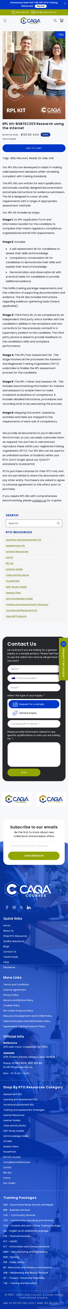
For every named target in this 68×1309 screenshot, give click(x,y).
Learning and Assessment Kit (23, 539)
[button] (5, 20)
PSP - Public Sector (14, 1262)
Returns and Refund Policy (18, 1000)
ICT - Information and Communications (26, 1246)
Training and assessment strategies (24, 1110)
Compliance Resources (16, 1162)
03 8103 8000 (19, 1063)
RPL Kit (10, 563)
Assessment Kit (15, 545)
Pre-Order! (9, 1183)
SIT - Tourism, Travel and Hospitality (24, 1278)
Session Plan (13, 592)
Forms (6, 1178)
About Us (8, 930)
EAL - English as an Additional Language (25, 1230)
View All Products (16, 616)
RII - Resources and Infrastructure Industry (27, 1267)
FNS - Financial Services (16, 1236)
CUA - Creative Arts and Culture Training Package (32, 1225)
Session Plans (10, 1146)
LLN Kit (9, 557)
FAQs (6, 962)
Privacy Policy (11, 995)
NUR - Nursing (11, 1257)
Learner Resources (17, 551)
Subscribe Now (33, 855)
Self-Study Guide (16, 586)
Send (24, 772)
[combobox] (34, 523)
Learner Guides (11, 1120)
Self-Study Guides (13, 1130)
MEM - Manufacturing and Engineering (25, 1251)
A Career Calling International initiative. (41, 1296)
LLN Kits (7, 1167)
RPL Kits (7, 1172)
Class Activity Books (14, 1125)
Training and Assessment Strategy (27, 604)
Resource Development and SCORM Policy (27, 1016)
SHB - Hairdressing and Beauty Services (25, 1272)
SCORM (7, 1141)
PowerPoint (13, 581)
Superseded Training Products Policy (24, 1026)
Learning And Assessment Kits (20, 1099)
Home (6, 925)
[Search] (58, 523)
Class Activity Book (17, 575)
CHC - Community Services (19, 1215)
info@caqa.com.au (46, 12)
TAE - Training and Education (20, 1283)
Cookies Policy (11, 1005)
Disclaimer (9, 967)
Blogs (6, 946)
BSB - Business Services (16, 1210)
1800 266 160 (22, 12)
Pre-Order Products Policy (18, 1010)
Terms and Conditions (16, 984)
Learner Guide (14, 569)
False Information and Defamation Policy (27, 1021)
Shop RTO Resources (15, 936)
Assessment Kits (12, 1094)
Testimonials (10, 957)
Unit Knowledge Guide (19, 598)
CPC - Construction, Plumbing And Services (28, 1220)
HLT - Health (10, 1241)
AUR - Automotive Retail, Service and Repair (28, 1204)
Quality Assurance (13, 941)
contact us (39, 500)
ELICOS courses (12, 1157)
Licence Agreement (14, 989)
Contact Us (9, 951)
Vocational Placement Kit (21, 610)
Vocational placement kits (18, 1104)
